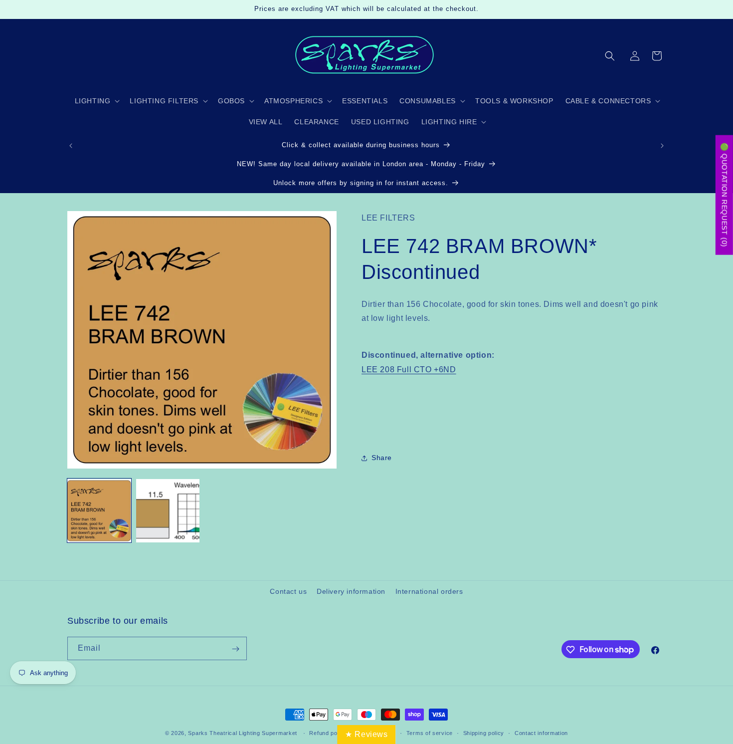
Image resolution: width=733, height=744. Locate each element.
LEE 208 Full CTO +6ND (409, 369)
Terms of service (429, 733)
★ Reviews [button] (366, 734)
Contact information (541, 733)
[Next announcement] (662, 145)
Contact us (288, 591)
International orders (429, 591)
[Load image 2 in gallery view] (168, 511)
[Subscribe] (235, 649)
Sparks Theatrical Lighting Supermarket (242, 733)
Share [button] (381, 458)
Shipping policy (484, 733)
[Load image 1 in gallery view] (99, 511)
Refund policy (328, 733)
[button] (610, 56)
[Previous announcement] (71, 145)
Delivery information (351, 591)
